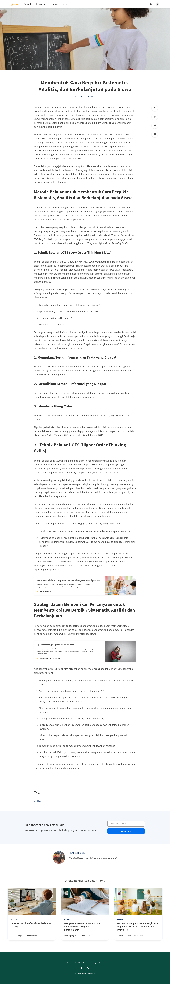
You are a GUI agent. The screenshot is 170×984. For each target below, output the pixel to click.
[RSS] (88, 968)
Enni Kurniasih (77, 852)
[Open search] (151, 4)
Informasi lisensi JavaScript (85, 973)
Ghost (101, 963)
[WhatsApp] (155, 117)
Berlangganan (126, 831)
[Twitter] (155, 125)
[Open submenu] (65, 4)
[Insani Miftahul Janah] (119, 893)
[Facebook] (155, 134)
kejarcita (54, 4)
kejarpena (41, 4)
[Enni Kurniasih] (59, 857)
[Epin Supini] (13, 893)
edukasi (14, 919)
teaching (78, 96)
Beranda (28, 4)
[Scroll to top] (155, 108)
